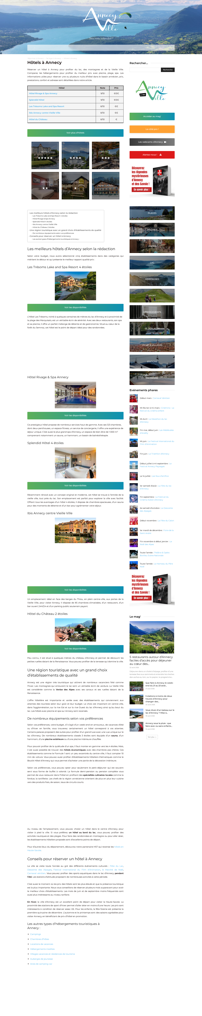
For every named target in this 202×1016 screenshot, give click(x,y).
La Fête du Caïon (166, 520)
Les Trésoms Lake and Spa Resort (46, 106)
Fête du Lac (116, 866)
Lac (152, 262)
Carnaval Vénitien (161, 398)
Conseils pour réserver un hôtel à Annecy (50, 236)
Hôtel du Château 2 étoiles (43, 227)
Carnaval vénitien (36, 873)
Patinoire (152, 378)
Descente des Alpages (39, 869)
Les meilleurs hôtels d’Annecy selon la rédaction (54, 213)
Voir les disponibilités (75, 307)
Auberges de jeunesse (41, 959)
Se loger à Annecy (53, 58)
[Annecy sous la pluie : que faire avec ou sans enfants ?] (136, 727)
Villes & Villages (152, 345)
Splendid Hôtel (36, 100)
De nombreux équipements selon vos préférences (53, 233)
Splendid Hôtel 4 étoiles (42, 222)
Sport (152, 295)
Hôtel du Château (38, 119)
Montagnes (152, 279)
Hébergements (152, 312)
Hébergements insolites (42, 949)
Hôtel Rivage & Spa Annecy (43, 93)
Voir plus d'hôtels (75, 132)
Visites (152, 246)
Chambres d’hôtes (39, 939)
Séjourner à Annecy (36, 58)
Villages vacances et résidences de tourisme (52, 954)
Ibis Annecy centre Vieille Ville (44, 112)
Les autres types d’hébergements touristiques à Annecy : (56, 239)
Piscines (152, 229)
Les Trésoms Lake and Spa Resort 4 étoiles (50, 216)
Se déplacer (152, 328)
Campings (35, 934)
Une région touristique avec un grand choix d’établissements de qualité (65, 230)
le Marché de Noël (112, 869)
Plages (152, 213)
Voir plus (151, 737)
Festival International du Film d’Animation (76, 869)
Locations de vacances (41, 944)
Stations (152, 361)
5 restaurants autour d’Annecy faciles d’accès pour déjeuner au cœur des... (151, 660)
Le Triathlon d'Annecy (159, 454)
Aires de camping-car (41, 964)
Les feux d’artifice (160, 476)
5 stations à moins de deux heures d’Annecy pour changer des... (159, 699)
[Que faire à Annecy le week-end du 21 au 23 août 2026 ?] (136, 686)
